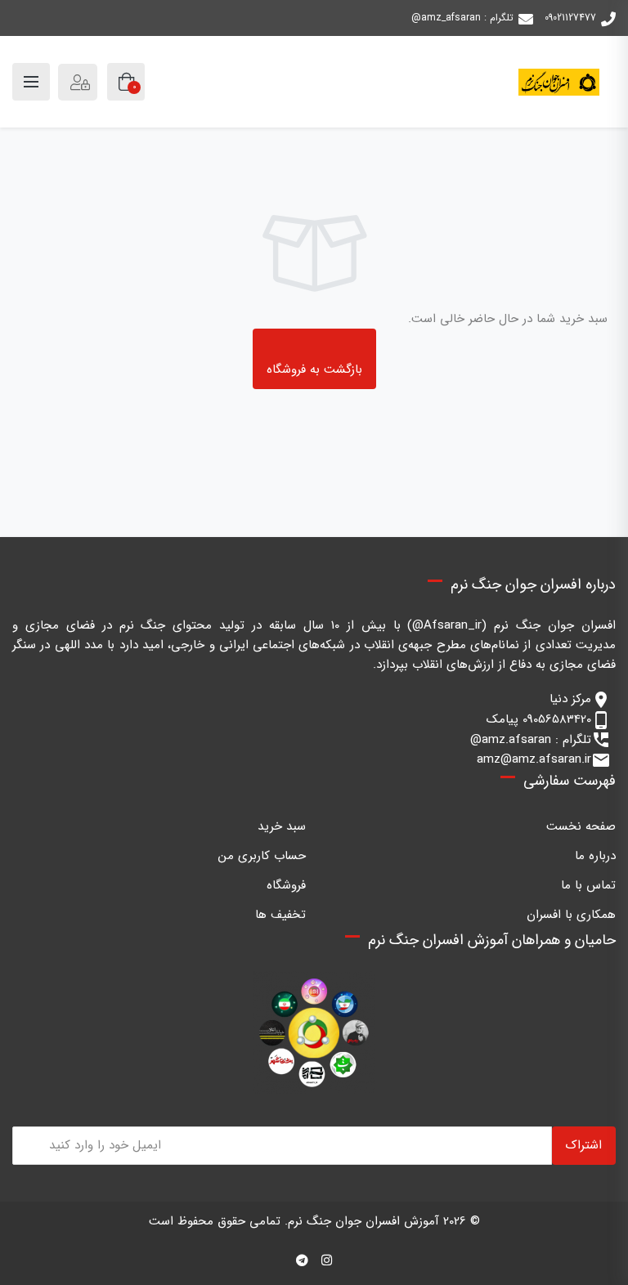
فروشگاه (286, 885)
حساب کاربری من (262, 856)
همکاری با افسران (571, 915)
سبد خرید (282, 826)
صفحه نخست (581, 826)
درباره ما (595, 856)
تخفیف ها (280, 915)
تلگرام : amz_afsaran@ (462, 17)
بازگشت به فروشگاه (314, 369)
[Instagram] (326, 1261)
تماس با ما (588, 885)
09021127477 (570, 17)
